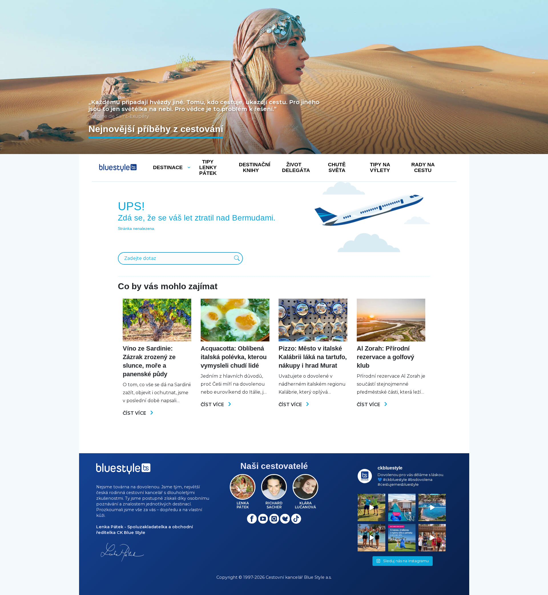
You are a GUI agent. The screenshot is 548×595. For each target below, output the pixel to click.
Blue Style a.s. (318, 577)
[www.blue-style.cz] (123, 470)
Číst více (135, 413)
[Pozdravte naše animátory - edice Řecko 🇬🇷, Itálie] (371, 507)
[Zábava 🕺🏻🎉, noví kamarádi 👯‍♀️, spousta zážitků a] (432, 537)
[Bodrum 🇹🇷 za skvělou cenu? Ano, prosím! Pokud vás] (432, 507)
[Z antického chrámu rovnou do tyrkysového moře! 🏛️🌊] (402, 507)
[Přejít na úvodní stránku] (117, 167)
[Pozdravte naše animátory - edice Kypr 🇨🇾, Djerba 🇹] (371, 537)
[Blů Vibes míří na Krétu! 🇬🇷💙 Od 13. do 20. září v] (402, 537)
